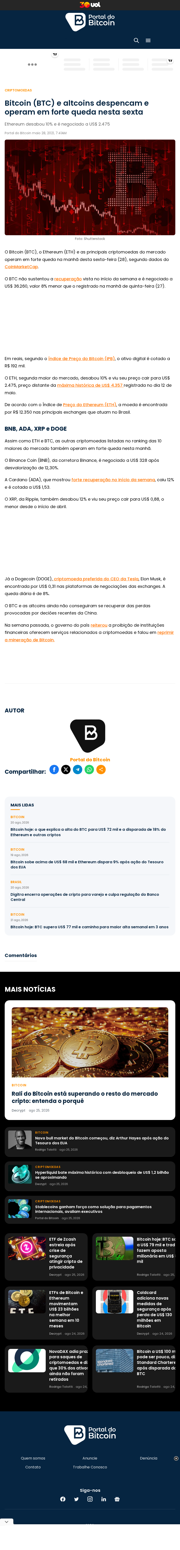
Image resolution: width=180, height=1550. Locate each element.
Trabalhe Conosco (90, 1467)
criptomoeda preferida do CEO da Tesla (96, 579)
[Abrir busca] (136, 41)
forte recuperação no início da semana (113, 480)
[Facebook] (63, 1499)
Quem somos (33, 1458)
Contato (33, 1467)
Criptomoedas (18, 90)
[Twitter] (76, 1499)
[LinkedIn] (103, 1499)
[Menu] (148, 41)
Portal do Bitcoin (90, 22)
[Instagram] (90, 1499)
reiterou (99, 625)
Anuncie (89, 1458)
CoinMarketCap (21, 267)
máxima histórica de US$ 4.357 (90, 385)
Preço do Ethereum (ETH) (89, 405)
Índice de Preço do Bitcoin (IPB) (81, 358)
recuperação (68, 279)
